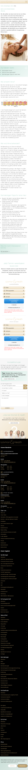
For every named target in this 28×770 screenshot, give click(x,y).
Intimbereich (4, 732)
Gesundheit (4, 615)
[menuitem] (14, 513)
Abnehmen (3, 726)
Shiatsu (2, 649)
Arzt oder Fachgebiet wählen (6, 383)
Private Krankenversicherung (7, 538)
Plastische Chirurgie (5, 643)
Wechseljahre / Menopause (7, 596)
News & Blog (4, 530)
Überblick (3, 557)
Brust (2, 568)
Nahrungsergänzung (5, 750)
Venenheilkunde (4, 687)
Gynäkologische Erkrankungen (8, 576)
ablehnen (12, 766)
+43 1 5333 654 (7, 460)
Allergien (3, 663)
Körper (2, 734)
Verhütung (3, 593)
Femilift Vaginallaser (5, 572)
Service (2, 525)
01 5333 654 (14, 305)
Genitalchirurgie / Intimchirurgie (8, 574)
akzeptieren (22, 766)
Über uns (3, 510)
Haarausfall (3, 676)
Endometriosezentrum (6, 570)
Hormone (3, 580)
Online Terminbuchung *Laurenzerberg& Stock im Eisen (14, 301)
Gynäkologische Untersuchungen (9, 578)
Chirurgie (3, 626)
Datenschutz (4, 547)
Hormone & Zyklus (5, 699)
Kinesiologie (4, 634)
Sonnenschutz (4, 681)
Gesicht (2, 730)
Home (2, 5)
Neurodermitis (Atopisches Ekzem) (9, 678)
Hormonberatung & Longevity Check (9, 695)
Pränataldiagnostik (5, 603)
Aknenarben (4, 251)
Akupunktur (3, 624)
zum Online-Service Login (7, 523)
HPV (2, 583)
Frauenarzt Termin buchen (7, 561)
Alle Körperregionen (5, 738)
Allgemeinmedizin (5, 619)
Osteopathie (4, 639)
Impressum (3, 543)
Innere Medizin (4, 621)
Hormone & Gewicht (5, 697)
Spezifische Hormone (6, 652)
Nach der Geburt (5, 612)
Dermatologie (7, 5)
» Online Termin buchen (8, 379)
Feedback (3, 521)
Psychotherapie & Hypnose (7, 645)
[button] (26, 1)
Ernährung (3, 628)
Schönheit (4, 719)
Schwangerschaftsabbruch (7, 587)
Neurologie (3, 636)
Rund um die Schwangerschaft (8, 605)
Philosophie (3, 534)
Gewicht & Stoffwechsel (6, 716)
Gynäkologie (4, 555)
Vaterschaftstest (4, 755)
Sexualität (3, 589)
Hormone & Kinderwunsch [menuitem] (7, 703)
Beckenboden (4, 744)
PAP (1, 585)
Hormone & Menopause (6, 701)
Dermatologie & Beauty (6, 746)
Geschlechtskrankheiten (6, 674)
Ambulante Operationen (6, 565)
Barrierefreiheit (4, 545)
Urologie (3, 654)
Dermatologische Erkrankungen (8, 670)
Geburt (2, 607)
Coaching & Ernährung (6, 707)
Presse (2, 540)
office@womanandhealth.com (14, 307)
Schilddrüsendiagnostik (6, 647)
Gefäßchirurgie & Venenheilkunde (9, 630)
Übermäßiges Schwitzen (6, 685)
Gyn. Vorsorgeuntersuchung (7, 563)
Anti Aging (3, 705)
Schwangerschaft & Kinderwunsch (9, 752)
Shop (2, 742)
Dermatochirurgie (5, 666)
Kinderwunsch (4, 591)
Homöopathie (4, 632)
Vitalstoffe (3, 709)
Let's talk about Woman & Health (8, 532)
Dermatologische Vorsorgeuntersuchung (10, 668)
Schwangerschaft (6, 599)
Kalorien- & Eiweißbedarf (7, 714)
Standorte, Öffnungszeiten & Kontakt (9, 517)
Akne (12, 5)
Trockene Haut (4, 683)
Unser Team (3, 515)
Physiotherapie (4, 641)
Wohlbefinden (5, 690)
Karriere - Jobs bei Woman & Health (9, 519)
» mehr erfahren (14, 423)
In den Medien (4, 536)
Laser (2, 736)
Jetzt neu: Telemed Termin (7, 559)
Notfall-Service (4, 527)
